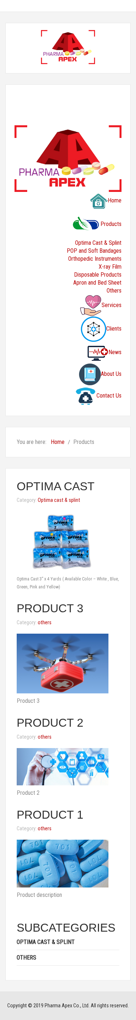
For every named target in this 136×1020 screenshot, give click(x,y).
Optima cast (56, 486)
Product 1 (50, 814)
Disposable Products (97, 274)
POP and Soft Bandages (94, 250)
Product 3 (50, 608)
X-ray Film (110, 266)
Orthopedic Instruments (94, 258)
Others (114, 290)
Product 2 (50, 722)
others (44, 623)
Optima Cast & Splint (98, 242)
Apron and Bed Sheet (97, 282)
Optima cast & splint (59, 500)
